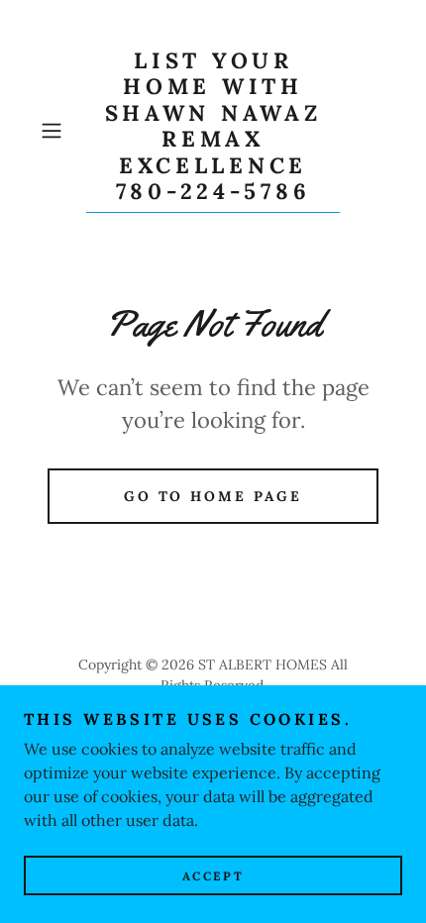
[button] (59, 131)
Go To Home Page (213, 496)
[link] (213, 130)
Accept (213, 876)
